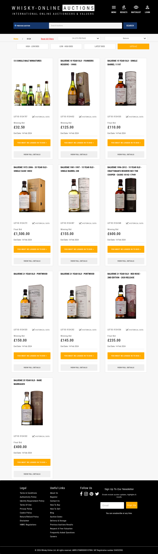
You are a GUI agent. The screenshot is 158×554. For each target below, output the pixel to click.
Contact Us (55, 501)
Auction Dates (56, 517)
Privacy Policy (26, 509)
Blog (52, 513)
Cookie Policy (26, 513)
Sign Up (131, 505)
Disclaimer (24, 521)
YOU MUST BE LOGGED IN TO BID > (32, 143)
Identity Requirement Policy (32, 501)
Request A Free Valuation (61, 528)
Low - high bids (66, 46)
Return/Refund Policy (29, 517)
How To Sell (55, 509)
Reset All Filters (47, 39)
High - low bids (32, 46)
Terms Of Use (26, 505)
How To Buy (55, 505)
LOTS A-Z (133, 46)
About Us (54, 493)
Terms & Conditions (28, 493)
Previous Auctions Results (61, 524)
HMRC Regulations (28, 524)
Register (54, 497)
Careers (53, 536)
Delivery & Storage (58, 521)
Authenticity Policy (28, 497)
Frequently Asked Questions (62, 532)
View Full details (32, 154)
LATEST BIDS (100, 46)
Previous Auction (23, 26)
